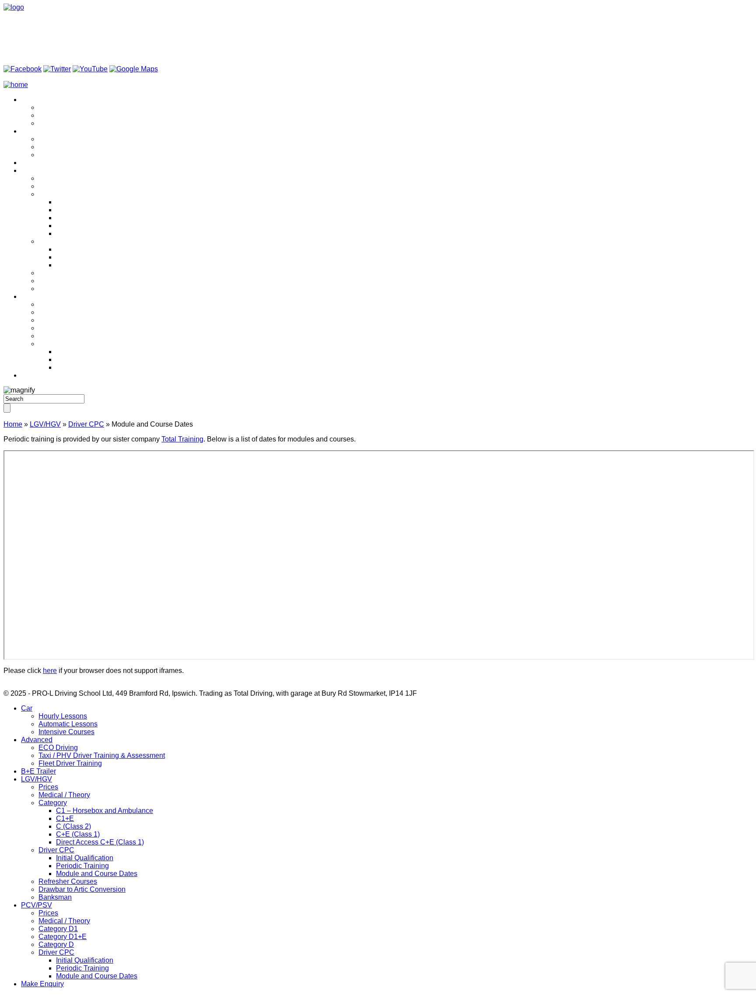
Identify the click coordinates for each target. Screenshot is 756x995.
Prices (48, 178)
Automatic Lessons (68, 115)
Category (52, 194)
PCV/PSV (36, 296)
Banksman (55, 288)
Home (13, 424)
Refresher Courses (67, 273)
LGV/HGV (36, 170)
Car (26, 99)
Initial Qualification (84, 249)
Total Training (182, 439)
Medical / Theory (64, 186)
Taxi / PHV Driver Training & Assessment (101, 147)
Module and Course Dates (96, 265)
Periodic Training (82, 257)
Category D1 (58, 320)
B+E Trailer (38, 162)
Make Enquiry (42, 375)
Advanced (36, 131)
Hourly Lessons (62, 107)
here (50, 670)
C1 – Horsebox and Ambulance (104, 202)
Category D (56, 336)
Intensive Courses (66, 123)
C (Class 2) (73, 217)
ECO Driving (58, 139)
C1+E (65, 210)
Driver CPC (56, 241)
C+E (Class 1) (78, 225)
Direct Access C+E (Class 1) (100, 233)
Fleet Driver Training (70, 154)
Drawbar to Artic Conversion (82, 280)
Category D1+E (62, 328)
